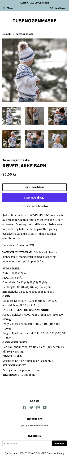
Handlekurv (60, 8)
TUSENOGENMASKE (35, 21)
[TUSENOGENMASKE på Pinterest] (31, 407)
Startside (6, 34)
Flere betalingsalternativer (34, 205)
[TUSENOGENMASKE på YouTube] (45, 407)
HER (31, 245)
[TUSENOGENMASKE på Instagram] (38, 407)
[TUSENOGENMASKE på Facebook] (24, 407)
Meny (9, 8)
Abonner (59, 443)
